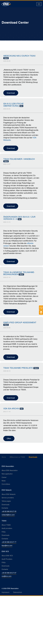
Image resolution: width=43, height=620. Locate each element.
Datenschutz (17, 592)
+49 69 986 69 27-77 (9, 542)
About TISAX (6, 525)
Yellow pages (6, 501)
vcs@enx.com (6, 576)
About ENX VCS (7, 555)
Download (11, 93)
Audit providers (7, 528)
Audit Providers (7, 559)
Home (4, 457)
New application (7, 474)
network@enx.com (8, 515)
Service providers (8, 498)
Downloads (5, 504)
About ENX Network (8, 494)
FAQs (4, 532)
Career (4, 477)
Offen (9, 438)
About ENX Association (10, 470)
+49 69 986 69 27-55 (9, 511)
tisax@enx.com (7, 545)
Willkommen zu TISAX (17, 457)
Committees (6, 484)
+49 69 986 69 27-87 (9, 573)
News (4, 481)
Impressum (5, 592)
